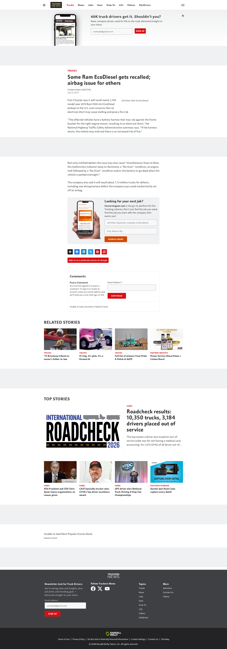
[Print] (70, 251)
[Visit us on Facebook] (93, 588)
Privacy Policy (79, 639)
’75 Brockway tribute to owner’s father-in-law (56, 358)
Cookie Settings (138, 639)
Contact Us (153, 639)
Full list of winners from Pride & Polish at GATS (131, 358)
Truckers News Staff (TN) (79, 89)
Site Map (165, 639)
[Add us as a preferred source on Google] (104, 251)
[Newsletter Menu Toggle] (182, 5)
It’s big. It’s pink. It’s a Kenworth (91, 358)
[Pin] (97, 251)
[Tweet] (90, 251)
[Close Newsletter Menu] (182, 15)
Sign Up (140, 31)
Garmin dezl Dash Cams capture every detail (162, 490)
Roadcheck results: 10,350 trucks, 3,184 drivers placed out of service (151, 420)
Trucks (72, 70)
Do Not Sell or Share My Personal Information (108, 639)
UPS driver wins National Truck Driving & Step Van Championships (128, 492)
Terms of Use (64, 639)
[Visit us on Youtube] (107, 588)
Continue (116, 295)
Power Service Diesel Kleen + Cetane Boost (165, 358)
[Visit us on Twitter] (100, 588)
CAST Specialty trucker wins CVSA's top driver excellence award (94, 492)
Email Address (115, 282)
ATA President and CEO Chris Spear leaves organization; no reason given (59, 492)
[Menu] (44, 5)
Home (129, 406)
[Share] (77, 251)
